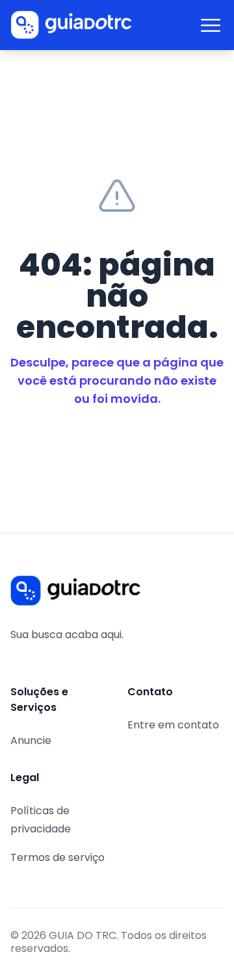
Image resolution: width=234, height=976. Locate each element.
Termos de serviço (57, 857)
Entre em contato (173, 724)
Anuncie (30, 740)
